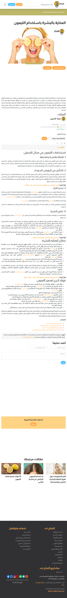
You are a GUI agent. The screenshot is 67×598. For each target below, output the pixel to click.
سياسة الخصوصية (20, 579)
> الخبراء (60, 557)
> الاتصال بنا (27, 549)
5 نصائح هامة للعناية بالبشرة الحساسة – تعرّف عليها (41, 277)
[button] (33, 147)
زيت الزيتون (47, 232)
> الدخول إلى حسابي (24, 543)
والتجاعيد (34, 192)
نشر (63, 363)
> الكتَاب (60, 560)
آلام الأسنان (40, 286)
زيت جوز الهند (19, 272)
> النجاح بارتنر (26, 535)
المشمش (26, 255)
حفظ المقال (60, 129)
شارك (44, 138)
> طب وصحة (59, 546)
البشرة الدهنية (11, 197)
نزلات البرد (55, 290)
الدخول (19, 4)
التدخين (52, 248)
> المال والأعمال (58, 538)
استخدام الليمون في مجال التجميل (51, 325)
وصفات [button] (47, 68)
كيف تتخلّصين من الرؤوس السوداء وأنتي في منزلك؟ (42, 185)
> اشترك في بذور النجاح (23, 538)
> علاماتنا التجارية (25, 546)
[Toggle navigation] (5, 4)
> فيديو (60, 552)
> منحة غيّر (59, 572)
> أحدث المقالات (58, 532)
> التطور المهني (58, 543)
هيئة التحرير (55, 118)
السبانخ (43, 255)
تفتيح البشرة (18, 215)
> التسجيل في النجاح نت (23, 540)
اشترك (33, 424)
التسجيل (11, 4)
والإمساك (33, 299)
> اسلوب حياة (59, 540)
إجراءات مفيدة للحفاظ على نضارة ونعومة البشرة (47, 330)
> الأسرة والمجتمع (57, 549)
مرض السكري (44, 301)
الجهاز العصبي (18, 284)
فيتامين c (24, 288)
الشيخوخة (53, 257)
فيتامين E (25, 200)
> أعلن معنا (27, 532)
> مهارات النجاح (58, 535)
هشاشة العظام (48, 295)
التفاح (32, 255)
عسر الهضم (40, 299)
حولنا (27, 579)
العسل (51, 200)
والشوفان (38, 228)
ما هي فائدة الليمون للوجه (54, 323)
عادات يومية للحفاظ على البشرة (52, 327)
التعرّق (24, 259)
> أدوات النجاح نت (57, 563)
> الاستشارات (59, 554)
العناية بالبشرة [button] (59, 68)
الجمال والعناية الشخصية (49, 127)
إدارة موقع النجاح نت (27, 337)
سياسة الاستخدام (10, 579)
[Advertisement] (33, 82)
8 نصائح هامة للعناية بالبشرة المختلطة (46, 237)
